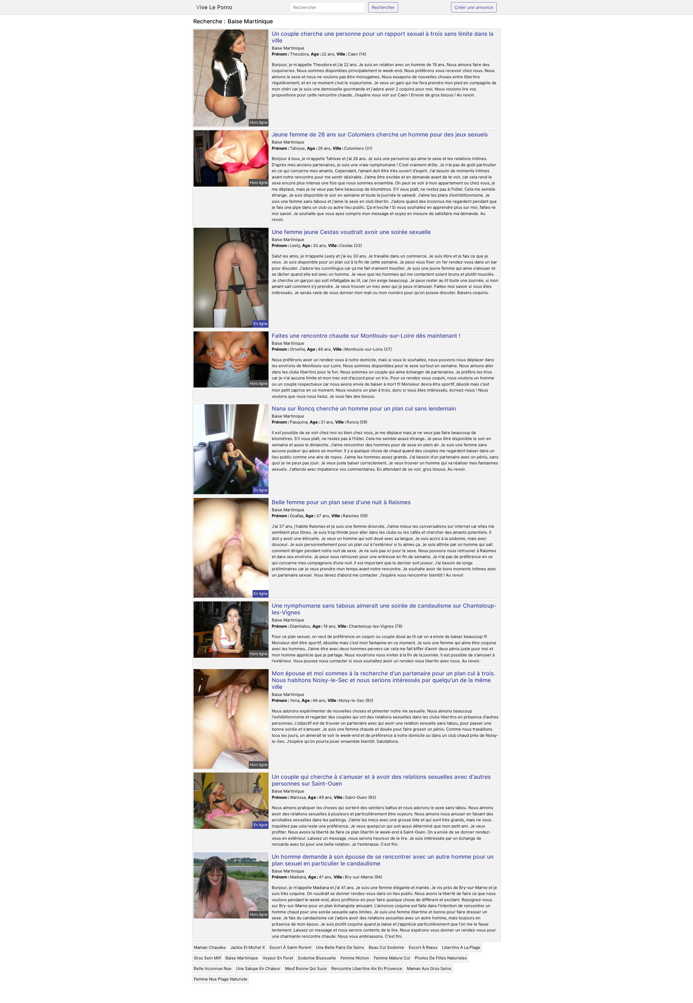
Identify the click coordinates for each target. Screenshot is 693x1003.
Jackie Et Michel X (247, 947)
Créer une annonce (474, 7)
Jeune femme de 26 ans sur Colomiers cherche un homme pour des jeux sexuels (380, 134)
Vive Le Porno (214, 7)
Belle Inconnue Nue (212, 968)
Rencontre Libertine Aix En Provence (366, 968)
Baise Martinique (241, 957)
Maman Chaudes (210, 947)
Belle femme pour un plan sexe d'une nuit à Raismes (341, 502)
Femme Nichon (355, 957)
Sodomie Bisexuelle (317, 957)
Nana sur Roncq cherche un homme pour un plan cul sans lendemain (364, 408)
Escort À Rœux (423, 947)
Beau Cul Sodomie (386, 947)
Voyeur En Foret (278, 957)
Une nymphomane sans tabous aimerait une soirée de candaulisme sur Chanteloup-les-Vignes (384, 609)
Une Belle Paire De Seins (340, 947)
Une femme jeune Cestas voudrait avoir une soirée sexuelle (351, 232)
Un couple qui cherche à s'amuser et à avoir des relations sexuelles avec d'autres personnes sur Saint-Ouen (381, 780)
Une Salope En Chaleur (258, 968)
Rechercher (383, 7)
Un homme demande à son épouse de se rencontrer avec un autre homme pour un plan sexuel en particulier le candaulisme (382, 860)
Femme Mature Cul (392, 957)
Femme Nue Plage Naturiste (220, 979)
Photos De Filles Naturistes (441, 957)
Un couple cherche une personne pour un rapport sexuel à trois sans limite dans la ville (382, 37)
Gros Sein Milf (207, 957)
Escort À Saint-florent (290, 947)
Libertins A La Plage (461, 947)
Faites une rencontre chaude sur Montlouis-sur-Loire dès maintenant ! (366, 335)
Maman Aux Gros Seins (429, 968)
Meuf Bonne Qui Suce (306, 968)
